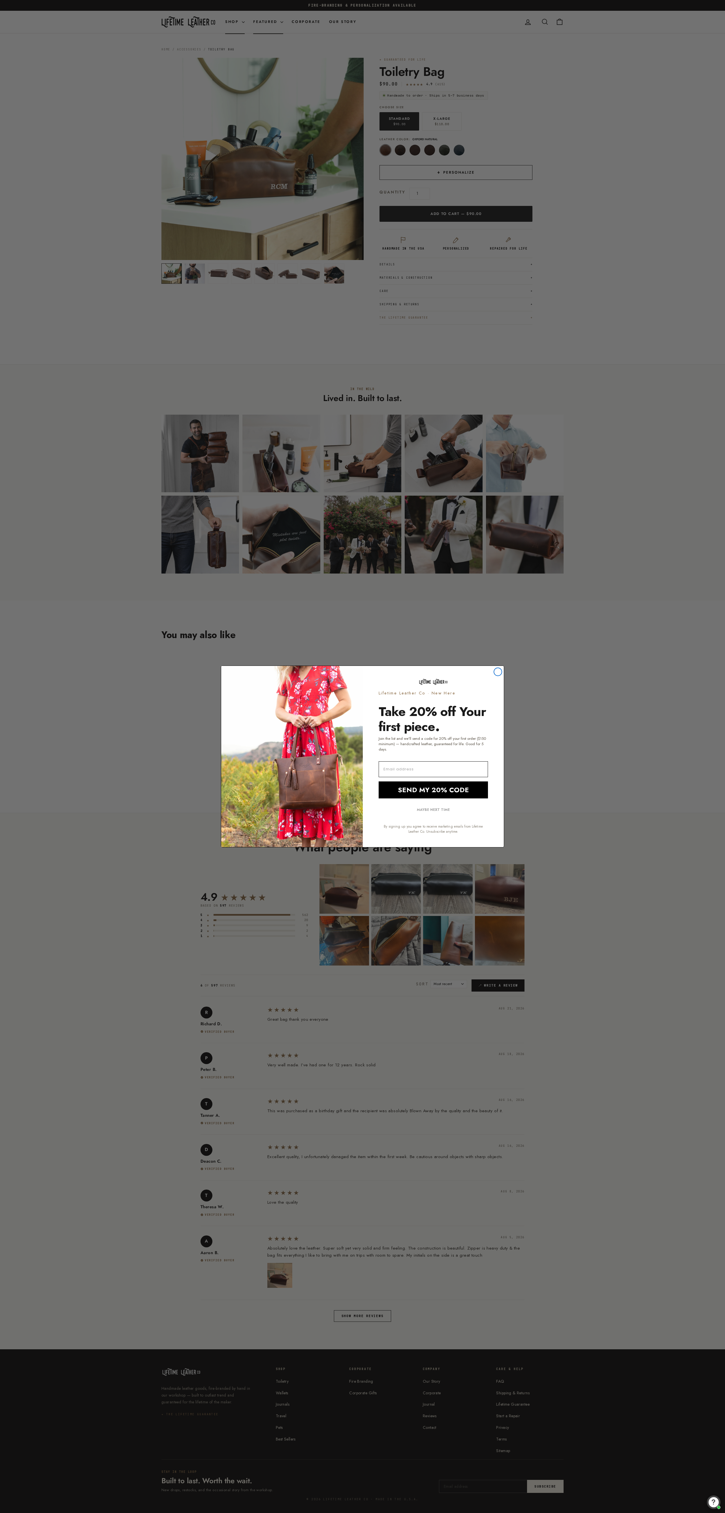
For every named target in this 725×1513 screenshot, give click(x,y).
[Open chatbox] (713, 1502)
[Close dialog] (498, 672)
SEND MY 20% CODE (433, 790)
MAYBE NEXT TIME (433, 809)
